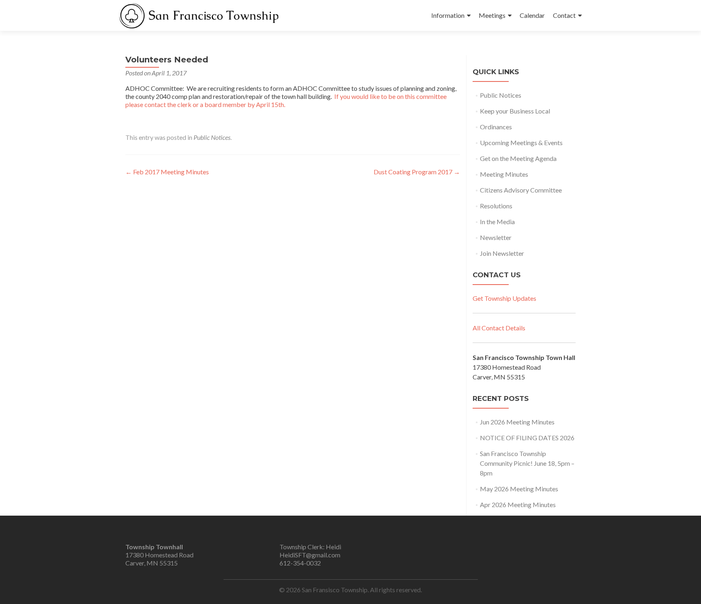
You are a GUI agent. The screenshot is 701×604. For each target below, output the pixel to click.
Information (447, 15)
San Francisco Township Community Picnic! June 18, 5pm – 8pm (527, 463)
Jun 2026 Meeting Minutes (517, 422)
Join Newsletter (502, 253)
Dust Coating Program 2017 (417, 172)
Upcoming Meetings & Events (521, 142)
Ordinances (496, 127)
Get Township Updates (504, 298)
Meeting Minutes (504, 174)
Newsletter (496, 237)
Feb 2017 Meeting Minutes (167, 172)
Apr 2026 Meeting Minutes (518, 504)
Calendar (532, 15)
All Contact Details (499, 328)
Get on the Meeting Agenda (518, 158)
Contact (564, 15)
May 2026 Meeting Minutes (519, 489)
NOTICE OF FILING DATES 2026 (527, 437)
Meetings (492, 15)
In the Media (497, 221)
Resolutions (496, 206)
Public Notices (212, 137)
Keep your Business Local (515, 111)
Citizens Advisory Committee (521, 190)
